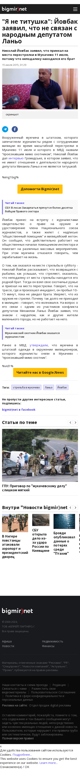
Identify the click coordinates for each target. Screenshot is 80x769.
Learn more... (48, 763)
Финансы (48, 646)
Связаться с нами (14, 688)
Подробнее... (22, 754)
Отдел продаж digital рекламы (50, 705)
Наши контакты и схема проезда (25, 685)
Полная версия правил (18, 738)
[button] (70, 422)
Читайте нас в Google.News (40, 372)
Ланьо (49, 387)
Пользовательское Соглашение (53, 692)
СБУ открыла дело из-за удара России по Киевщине (40, 540)
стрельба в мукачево (26, 387)
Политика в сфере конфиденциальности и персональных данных (33, 698)
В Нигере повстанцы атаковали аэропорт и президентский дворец (15, 546)
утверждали (39, 345)
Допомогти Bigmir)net (40, 189)
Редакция (59, 685)
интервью (16, 158)
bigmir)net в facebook (18, 409)
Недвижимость (52, 641)
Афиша (7, 641)
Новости (8, 646)
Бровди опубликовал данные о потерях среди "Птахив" (64, 543)
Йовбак (62, 387)
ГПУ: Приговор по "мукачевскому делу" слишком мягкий (34, 487)
